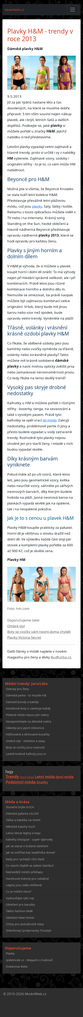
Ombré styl (16, 626)
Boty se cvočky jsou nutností (25, 747)
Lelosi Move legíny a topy (23, 833)
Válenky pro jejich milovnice (25, 728)
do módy (49, 420)
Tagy (9, 771)
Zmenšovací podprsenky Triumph (28, 930)
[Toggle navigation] (72, 10)
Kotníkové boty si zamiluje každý (28, 708)
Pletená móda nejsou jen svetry (27, 715)
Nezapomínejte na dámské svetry (28, 721)
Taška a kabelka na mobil (23, 820)
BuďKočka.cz (61, 657)
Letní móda (45, 776)
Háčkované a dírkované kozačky (28, 734)
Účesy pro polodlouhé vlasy (25, 924)
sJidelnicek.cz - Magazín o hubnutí (29, 960)
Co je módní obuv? (18, 891)
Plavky (10, 953)
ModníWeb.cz (14, 10)
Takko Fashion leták (19, 911)
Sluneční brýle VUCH (20, 807)
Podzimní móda (21, 782)
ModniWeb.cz (35, 993)
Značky (42, 782)
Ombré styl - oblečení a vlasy (25, 741)
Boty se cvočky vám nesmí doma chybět (39, 631)
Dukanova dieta (16, 966)
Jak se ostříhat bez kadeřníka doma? (30, 852)
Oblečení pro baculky (20, 904)
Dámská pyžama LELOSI (22, 813)
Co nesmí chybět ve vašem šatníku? (30, 865)
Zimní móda (27, 777)
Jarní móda (65, 777)
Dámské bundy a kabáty (22, 702)
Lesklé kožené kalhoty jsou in (26, 754)
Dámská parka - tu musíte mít (26, 695)
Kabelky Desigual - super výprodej (29, 839)
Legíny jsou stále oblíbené (24, 885)
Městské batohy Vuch (20, 826)
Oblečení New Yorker (20, 918)
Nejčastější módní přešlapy (24, 872)
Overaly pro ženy (17, 689)
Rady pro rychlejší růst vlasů (25, 859)
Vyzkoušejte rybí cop (20, 898)
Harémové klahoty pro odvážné (27, 879)
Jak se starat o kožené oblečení (27, 846)
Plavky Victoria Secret (24, 637)
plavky (37, 206)
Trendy (12, 776)
